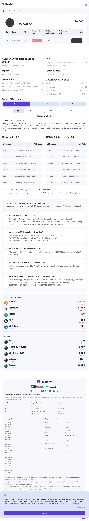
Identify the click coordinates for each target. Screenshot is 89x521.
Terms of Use (51, 504)
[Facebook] (46, 391)
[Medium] (39, 391)
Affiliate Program (9, 406)
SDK (6, 411)
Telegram (60, 406)
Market (45, 104)
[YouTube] (50, 391)
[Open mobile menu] (86, 4)
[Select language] (50, 382)
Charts (16, 104)
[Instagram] (54, 391)
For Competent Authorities (38, 411)
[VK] (42, 391)
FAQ (59, 411)
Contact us (61, 408)
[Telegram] (31, 391)
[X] (35, 391)
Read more (80, 508)
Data (73, 104)
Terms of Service (35, 406)
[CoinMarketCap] (58, 391)
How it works (61, 413)
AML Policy (34, 413)
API (5, 408)
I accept (44, 513)
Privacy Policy (35, 408)
